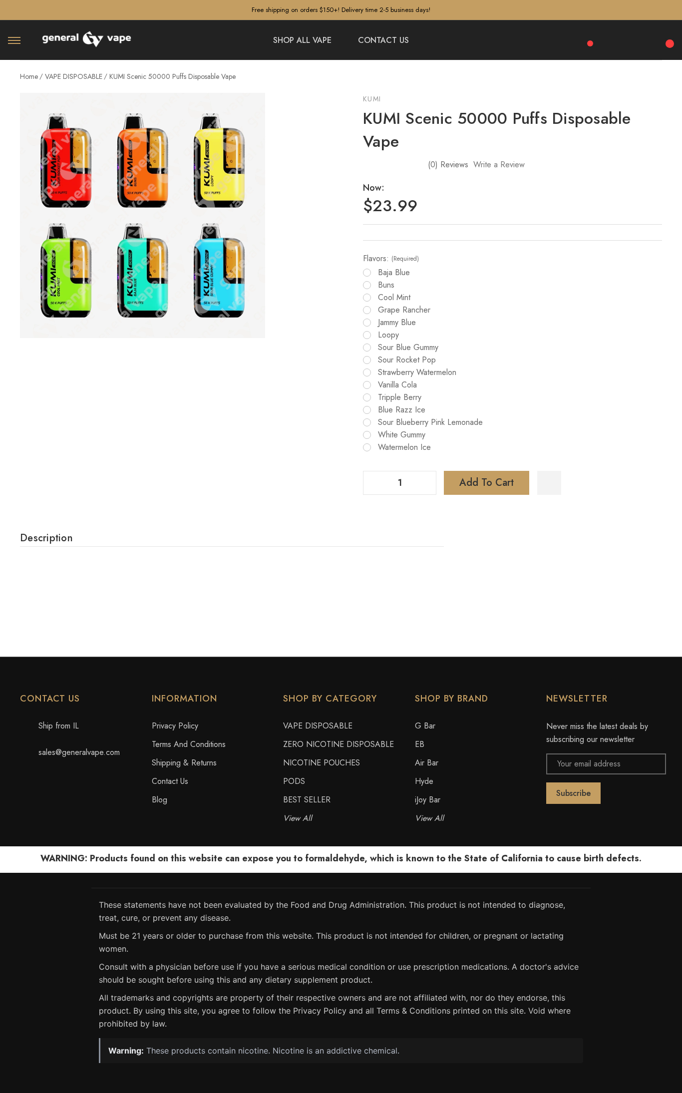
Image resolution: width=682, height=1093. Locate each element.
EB (419, 744)
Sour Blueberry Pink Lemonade (430, 422)
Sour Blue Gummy (408, 348)
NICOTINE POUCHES (321, 762)
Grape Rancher (404, 310)
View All (297, 818)
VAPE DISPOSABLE (317, 725)
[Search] (614, 38)
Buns (386, 285)
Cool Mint (394, 298)
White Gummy (401, 435)
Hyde (424, 781)
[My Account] (641, 40)
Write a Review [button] (499, 164)
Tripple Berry (399, 397)
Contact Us (170, 781)
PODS (294, 781)
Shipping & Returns (184, 762)
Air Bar (426, 762)
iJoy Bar (427, 799)
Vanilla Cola (397, 385)
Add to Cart (486, 482)
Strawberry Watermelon (417, 372)
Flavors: (391, 259)
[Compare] (587, 37)
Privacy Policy (175, 725)
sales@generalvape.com (79, 752)
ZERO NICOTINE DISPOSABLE (338, 744)
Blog (159, 799)
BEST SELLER (307, 799)
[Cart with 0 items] (668, 37)
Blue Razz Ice (401, 410)
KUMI (372, 99)
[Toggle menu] (14, 40)
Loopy (388, 335)
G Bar (425, 725)
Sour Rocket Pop (407, 360)
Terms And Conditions (189, 744)
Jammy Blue (397, 323)
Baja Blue (394, 273)
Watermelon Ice (404, 447)
